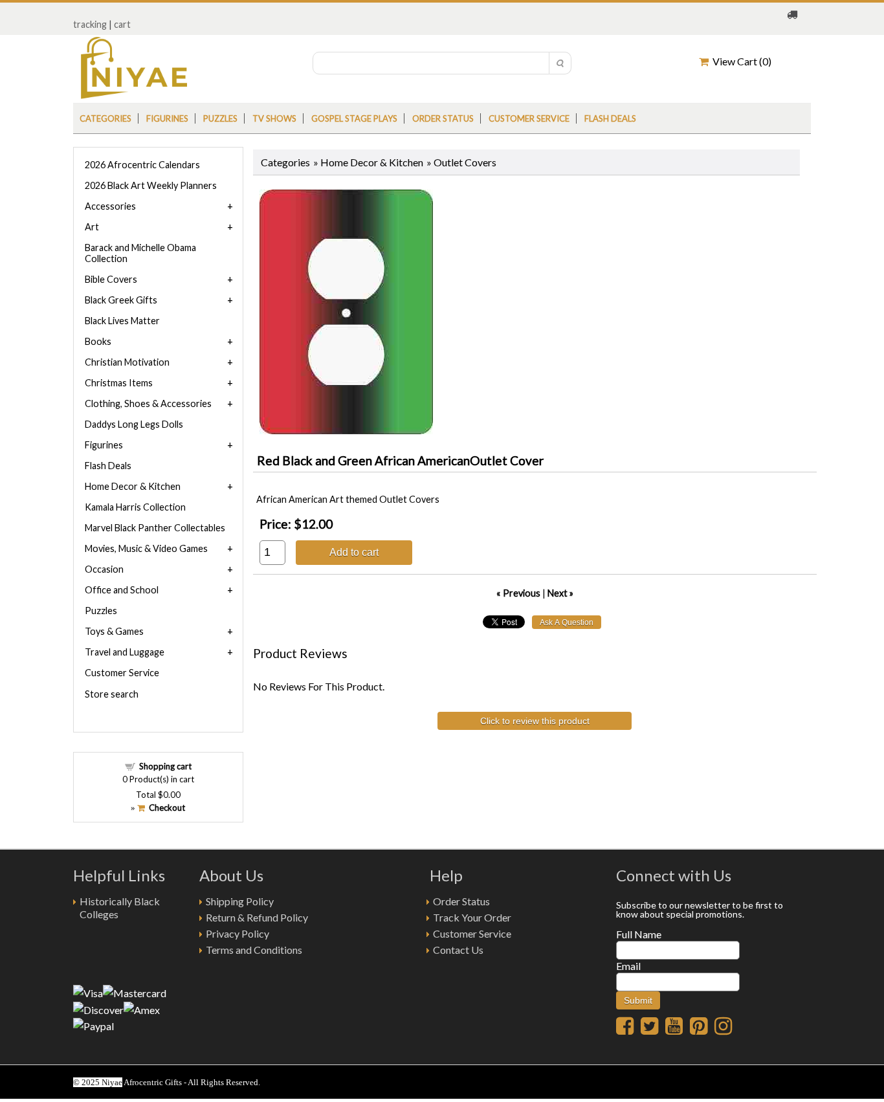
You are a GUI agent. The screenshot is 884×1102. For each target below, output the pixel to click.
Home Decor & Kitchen (371, 162)
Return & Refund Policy (257, 917)
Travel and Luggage (124, 651)
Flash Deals (610, 118)
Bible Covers (111, 279)
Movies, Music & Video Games (146, 548)
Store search (111, 694)
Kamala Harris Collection (135, 506)
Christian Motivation (127, 362)
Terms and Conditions (254, 949)
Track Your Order (472, 917)
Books (98, 341)
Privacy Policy (237, 933)
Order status (443, 118)
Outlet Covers (465, 162)
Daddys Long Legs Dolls (134, 424)
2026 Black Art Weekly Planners (151, 185)
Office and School (122, 589)
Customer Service (529, 118)
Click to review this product (535, 720)
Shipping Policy (240, 901)
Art (92, 226)
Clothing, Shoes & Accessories (148, 403)
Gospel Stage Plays (354, 118)
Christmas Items (119, 382)
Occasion (104, 569)
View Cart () (740, 61)
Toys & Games (114, 631)
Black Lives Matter (122, 320)
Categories (105, 118)
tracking (90, 24)
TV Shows (274, 118)
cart (122, 24)
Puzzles (220, 118)
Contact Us (458, 949)
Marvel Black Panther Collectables (155, 527)
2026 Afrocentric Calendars (142, 164)
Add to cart (354, 552)
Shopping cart (165, 766)
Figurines (167, 118)
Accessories (110, 206)
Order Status (461, 901)
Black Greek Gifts (121, 299)
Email (628, 966)
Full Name (638, 934)
